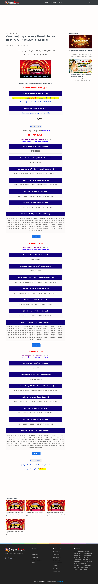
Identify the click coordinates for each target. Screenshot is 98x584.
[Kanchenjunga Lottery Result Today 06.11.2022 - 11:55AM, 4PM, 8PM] (15, 505)
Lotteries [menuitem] (52, 2)
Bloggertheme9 (61, 581)
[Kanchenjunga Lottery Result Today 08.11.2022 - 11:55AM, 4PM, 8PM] (35, 505)
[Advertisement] (49, 18)
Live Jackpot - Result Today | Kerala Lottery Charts (81, 51)
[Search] (92, 2)
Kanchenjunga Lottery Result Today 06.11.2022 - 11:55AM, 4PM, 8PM (15, 514)
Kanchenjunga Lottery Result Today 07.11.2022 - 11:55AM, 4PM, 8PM (56, 514)
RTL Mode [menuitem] (59, 2)
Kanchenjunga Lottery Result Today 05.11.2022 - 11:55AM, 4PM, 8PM (15, 532)
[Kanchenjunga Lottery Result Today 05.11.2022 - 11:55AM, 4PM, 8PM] (15, 524)
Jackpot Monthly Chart (32, 469)
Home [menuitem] (46, 2)
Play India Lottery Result (41, 465)
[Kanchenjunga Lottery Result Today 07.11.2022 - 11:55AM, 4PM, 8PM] (56, 505)
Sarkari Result (45, 581)
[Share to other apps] (28, 45)
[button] (90, 2)
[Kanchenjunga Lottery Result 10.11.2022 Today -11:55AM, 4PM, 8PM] (35, 69)
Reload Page (35, 126)
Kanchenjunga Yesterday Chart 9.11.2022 (36, 113)
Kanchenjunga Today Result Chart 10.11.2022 (35, 102)
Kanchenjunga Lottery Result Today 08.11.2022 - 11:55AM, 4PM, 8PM (35, 514)
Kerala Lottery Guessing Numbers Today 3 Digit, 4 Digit (81, 75)
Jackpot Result (26, 465)
